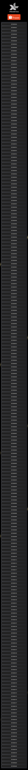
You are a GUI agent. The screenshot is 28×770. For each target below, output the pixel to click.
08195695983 (14, 310)
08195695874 (14, 100)
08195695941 (14, 210)
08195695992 (14, 323)
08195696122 (14, 579)
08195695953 (14, 253)
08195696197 (14, 756)
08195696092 (14, 520)
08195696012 (14, 337)
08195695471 (14, 60)
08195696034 (14, 390)
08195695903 (14, 124)
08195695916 (14, 154)
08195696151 (14, 663)
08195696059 (14, 463)
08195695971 (14, 280)
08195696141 (14, 636)
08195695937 (14, 203)
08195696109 (14, 556)
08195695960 (14, 263)
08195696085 (14, 506)
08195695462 (14, 54)
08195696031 (14, 380)
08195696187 (14, 729)
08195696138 (14, 626)
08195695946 (14, 240)
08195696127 (14, 589)
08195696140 (14, 633)
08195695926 (14, 230)
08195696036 (14, 396)
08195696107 (14, 553)
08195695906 (14, 130)
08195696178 (14, 706)
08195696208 (14, 766)
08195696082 (14, 496)
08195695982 (14, 307)
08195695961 (14, 267)
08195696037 (14, 400)
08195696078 (14, 486)
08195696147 (14, 649)
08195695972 (14, 283)
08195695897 (14, 117)
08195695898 (14, 120)
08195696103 (14, 543)
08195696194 (14, 749)
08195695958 (14, 260)
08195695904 (14, 127)
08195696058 (14, 460)
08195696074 (14, 476)
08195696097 (14, 533)
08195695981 (14, 303)
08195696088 (14, 513)
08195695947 (14, 243)
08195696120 (14, 573)
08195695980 (14, 300)
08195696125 (14, 586)
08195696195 (14, 752)
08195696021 (14, 353)
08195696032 (14, 383)
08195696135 (14, 616)
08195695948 (14, 247)
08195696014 (14, 343)
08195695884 (14, 114)
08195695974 (14, 290)
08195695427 (14, 27)
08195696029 (14, 373)
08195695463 (14, 57)
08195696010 (14, 333)
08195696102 (14, 539)
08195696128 (14, 593)
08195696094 (14, 526)
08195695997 (14, 330)
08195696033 (14, 386)
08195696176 (14, 699)
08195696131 (14, 603)
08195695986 (14, 320)
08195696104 (14, 546)
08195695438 (14, 40)
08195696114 (14, 566)
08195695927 (14, 180)
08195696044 (14, 423)
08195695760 (14, 84)
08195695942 (14, 213)
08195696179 (14, 709)
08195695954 (14, 257)
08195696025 (14, 363)
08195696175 (14, 696)
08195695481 (14, 77)
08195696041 (14, 413)
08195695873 (14, 97)
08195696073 (14, 473)
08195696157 (14, 673)
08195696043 (14, 420)
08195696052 (14, 446)
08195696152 (14, 666)
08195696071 (14, 466)
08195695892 (14, 227)
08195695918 (14, 157)
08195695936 (14, 237)
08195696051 (14, 443)
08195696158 (14, 676)
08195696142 (14, 639)
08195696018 (14, 347)
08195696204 (14, 762)
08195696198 (14, 759)
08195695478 (14, 67)
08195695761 (14, 87)
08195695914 (14, 147)
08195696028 (14, 370)
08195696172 (14, 686)
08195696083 (14, 500)
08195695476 (14, 64)
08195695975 (14, 293)
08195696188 (14, 732)
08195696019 (14, 350)
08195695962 (14, 270)
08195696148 (14, 653)
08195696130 (14, 599)
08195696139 (14, 629)
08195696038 (14, 403)
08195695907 (14, 134)
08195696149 (14, 656)
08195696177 (14, 703)
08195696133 (14, 609)
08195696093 (14, 523)
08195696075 (14, 480)
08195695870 (14, 90)
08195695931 (14, 190)
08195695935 (14, 233)
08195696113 (14, 563)
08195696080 (14, 493)
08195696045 (14, 426)
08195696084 (14, 503)
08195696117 (14, 569)
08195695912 (14, 140)
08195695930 (14, 187)
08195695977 (14, 297)
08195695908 (14, 137)
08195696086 (14, 510)
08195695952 (14, 250)
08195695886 (14, 223)
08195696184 (14, 722)
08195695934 (14, 200)
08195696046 (14, 430)
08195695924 (14, 174)
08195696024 (14, 360)
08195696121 (14, 576)
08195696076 (14, 483)
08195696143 (14, 643)
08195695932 (14, 193)
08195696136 (14, 619)
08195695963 (14, 273)
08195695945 (14, 220)
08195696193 (14, 746)
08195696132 (14, 606)
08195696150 (14, 659)
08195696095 (14, 530)
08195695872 (14, 94)
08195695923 (14, 170)
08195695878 (14, 104)
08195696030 (14, 376)
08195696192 (14, 742)
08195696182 (14, 716)
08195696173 (14, 689)
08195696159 (14, 679)
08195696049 (14, 440)
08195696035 (14, 393)
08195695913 (14, 144)
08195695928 (14, 183)
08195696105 (14, 549)
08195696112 (14, 559)
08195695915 (14, 150)
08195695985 (14, 317)
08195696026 (14, 366)
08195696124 (14, 583)
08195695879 (14, 107)
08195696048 (14, 436)
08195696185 (14, 726)
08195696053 (14, 450)
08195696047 (14, 433)
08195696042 (14, 416)
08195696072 (14, 470)
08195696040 (14, 410)
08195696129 (14, 596)
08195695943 (14, 217)
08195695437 (14, 37)
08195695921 (14, 164)
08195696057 (14, 456)
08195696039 (14, 406)
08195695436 (14, 34)
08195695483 (14, 80)
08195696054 (14, 453)
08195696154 (14, 669)
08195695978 (14, 327)
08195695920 (14, 160)
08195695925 (14, 177)
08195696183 (14, 719)
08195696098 (14, 536)
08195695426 (14, 24)
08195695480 (14, 74)
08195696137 (14, 623)
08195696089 (14, 516)
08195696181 (14, 713)
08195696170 (14, 683)
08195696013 (14, 340)
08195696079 (14, 490)
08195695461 (14, 50)
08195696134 (14, 613)
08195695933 (14, 197)
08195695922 (14, 167)
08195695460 (14, 47)
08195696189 (14, 736)
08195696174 (14, 693)
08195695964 (14, 277)
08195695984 (14, 313)
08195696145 (14, 646)
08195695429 (14, 30)
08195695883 (14, 110)
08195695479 (14, 70)
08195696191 (14, 739)
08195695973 (14, 287)
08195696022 (14, 357)
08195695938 (14, 207)
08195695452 (14, 44)
